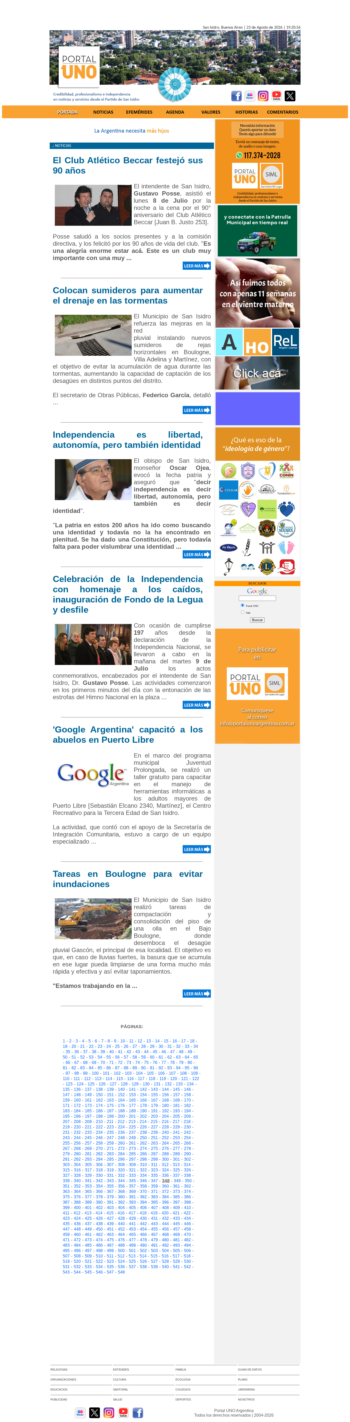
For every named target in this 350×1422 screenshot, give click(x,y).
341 (88, 1181)
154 (143, 1095)
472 (77, 1240)
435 (66, 1224)
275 (154, 1148)
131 (157, 1084)
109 (194, 1073)
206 (187, 1116)
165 (132, 1100)
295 (110, 1159)
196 (77, 1116)
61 (161, 1057)
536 (121, 1267)
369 (132, 1191)
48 (181, 1052)
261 (132, 1143)
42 (129, 1052)
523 (110, 1261)
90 (143, 1068)
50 (65, 1057)
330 (99, 1175)
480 (165, 1240)
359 (154, 1186)
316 (77, 1170)
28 (143, 1046)
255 (66, 1143)
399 (66, 1207)
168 (165, 1100)
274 (143, 1148)
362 (187, 1186)
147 (66, 1095)
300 (165, 1159)
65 (195, 1057)
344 (121, 1181)
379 (110, 1197)
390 (99, 1202)
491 (154, 1245)
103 (128, 1073)
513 (132, 1256)
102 (117, 1073)
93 (169, 1068)
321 (132, 1170)
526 (143, 1261)
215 (154, 1121)
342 (99, 1181)
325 (176, 1170)
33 (187, 1046)
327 (66, 1175)
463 (110, 1234)
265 (176, 1143)
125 (91, 1084)
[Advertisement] (175, 13)
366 (99, 1191)
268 (77, 1148)
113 (98, 1078)
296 (121, 1159)
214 (143, 1121)
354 (99, 1186)
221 (88, 1127)
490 (143, 1245)
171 (66, 1105)
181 (176, 1105)
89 (134, 1068)
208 (77, 1121)
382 (143, 1197)
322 (143, 1170)
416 (121, 1213)
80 (190, 1062)
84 (91, 1068)
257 (88, 1143)
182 (187, 1105)
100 (95, 1073)
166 (143, 1100)
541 (176, 1267)
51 (73, 1057)
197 (88, 1116)
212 (121, 1121)
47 (172, 1052)
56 (117, 1057)
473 (88, 1240)
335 (154, 1175)
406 (143, 1207)
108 (183, 1073)
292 (77, 1159)
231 (66, 1132)
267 (66, 1148)
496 (77, 1250)
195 (66, 1116)
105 (150, 1073)
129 (135, 1084)
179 (154, 1105)
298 (143, 1159)
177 (132, 1105)
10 (122, 1041)
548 (121, 1272)
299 (154, 1159)
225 (132, 1127)
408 (165, 1207)
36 (76, 1052)
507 (66, 1256)
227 (154, 1127)
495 (66, 1250)
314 (187, 1164)
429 (132, 1218)
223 (110, 1127)
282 (99, 1154)
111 (77, 1078)
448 (77, 1229)
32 (178, 1046)
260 (121, 1143)
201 (132, 1116)
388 (77, 1202)
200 (121, 1116)
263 (154, 1143)
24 (108, 1046)
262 (143, 1143)
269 (88, 1148)
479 (154, 1240)
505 (176, 1250)
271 (110, 1148)
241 (176, 1132)
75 (146, 1062)
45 (155, 1052)
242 (187, 1132)
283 (110, 1154)
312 (165, 1164)
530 (187, 1261)
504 (165, 1250)
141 (132, 1089)
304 (77, 1164)
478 (143, 1240)
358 (143, 1186)
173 (88, 1105)
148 (77, 1095)
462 (99, 1234)
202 (143, 1116)
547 (110, 1272)
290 (187, 1154)
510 (99, 1256)
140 (121, 1089)
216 (165, 1121)
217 (176, 1121)
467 (154, 1234)
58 (134, 1057)
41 (120, 1052)
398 (187, 1202)
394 (143, 1202)
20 (73, 1046)
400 (77, 1207)
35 (68, 1052)
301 (176, 1159)
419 (154, 1213)
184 (77, 1111)
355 (110, 1186)
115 (119, 1078)
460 (77, 1234)
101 (106, 1073)
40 (111, 1052)
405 (132, 1207)
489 (132, 1245)
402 (99, 1207)
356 (121, 1186)
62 (169, 1057)
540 (165, 1267)
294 (99, 1159)
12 (140, 1041)
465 (132, 1234)
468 (165, 1234)
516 (165, 1256)
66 (68, 1062)
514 (143, 1256)
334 (143, 1175)
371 (154, 1191)
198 (99, 1116)
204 (165, 1116)
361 (176, 1186)
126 (102, 1084)
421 (176, 1213)
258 (99, 1143)
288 (165, 1154)
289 (176, 1154)
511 (110, 1256)
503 (154, 1250)
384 (165, 1197)
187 (110, 1111)
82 (73, 1068)
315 (66, 1170)
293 (88, 1159)
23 (100, 1046)
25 (117, 1046)
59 (143, 1057)
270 (99, 1148)
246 (99, 1138)
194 (187, 1111)
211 (110, 1121)
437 (88, 1224)
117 (141, 1078)
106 (161, 1073)
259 (110, 1143)
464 (121, 1234)
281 (88, 1154)
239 (154, 1132)
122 (195, 1078)
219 (66, 1127)
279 (66, 1154)
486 (99, 1245)
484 (77, 1245)
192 (165, 1111)
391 (110, 1202)
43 (137, 1052)
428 (121, 1218)
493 (176, 1245)
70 (102, 1062)
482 (187, 1240)
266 (187, 1143)
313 (176, 1164)
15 (166, 1041)
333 (132, 1175)
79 (181, 1062)
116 (130, 1078)
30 (161, 1046)
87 (117, 1068)
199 (110, 1116)
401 (88, 1207)
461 (88, 1234)
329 (88, 1175)
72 (120, 1062)
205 (176, 1116)
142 (143, 1089)
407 (154, 1207)
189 (132, 1111)
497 (88, 1250)
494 (187, 1245)
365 (88, 1191)
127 (113, 1084)
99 (85, 1073)
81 (65, 1068)
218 (187, 1121)
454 (143, 1229)
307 (110, 1164)
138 (99, 1089)
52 (82, 1057)
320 (121, 1170)
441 (132, 1224)
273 (132, 1148)
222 (99, 1127)
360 (165, 1186)
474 (99, 1240)
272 (121, 1148)
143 (154, 1089)
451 (110, 1229)
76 (155, 1062)
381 (132, 1197)
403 (110, 1207)
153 (132, 1095)
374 (187, 1191)
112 (87, 1078)
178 (143, 1105)
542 (187, 1267)
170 (187, 1100)
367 (110, 1191)
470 (187, 1234)
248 (121, 1138)
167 (154, 1100)
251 (154, 1138)
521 (88, 1261)
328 (77, 1175)
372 (165, 1191)
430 (143, 1218)
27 (134, 1046)
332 (121, 1175)
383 (154, 1197)
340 (77, 1181)
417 (132, 1213)
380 (121, 1197)
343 (110, 1181)
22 (91, 1046)
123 (69, 1084)
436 (77, 1224)
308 (121, 1164)
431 (154, 1218)
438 (99, 1224)
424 (77, 1218)
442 (143, 1224)
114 (109, 1078)
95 (187, 1068)
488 (121, 1245)
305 (88, 1164)
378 (99, 1197)
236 (121, 1132)
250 (143, 1138)
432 (165, 1218)
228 (165, 1127)
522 (99, 1261)
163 (110, 1100)
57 (126, 1057)
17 (183, 1041)
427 (110, 1218)
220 (77, 1127)
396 (165, 1202)
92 (161, 1068)
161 (88, 1100)
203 (154, 1116)
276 (165, 1148)
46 (163, 1052)
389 (88, 1202)
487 (110, 1245)
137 (88, 1089)
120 (173, 1078)
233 (88, 1132)
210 (99, 1121)
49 (190, 1052)
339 (66, 1181)
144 (165, 1089)
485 (88, 1245)
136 (77, 1089)
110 (66, 1078)
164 (121, 1100)
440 (121, 1224)
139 (110, 1089)
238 (143, 1132)
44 (146, 1052)
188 (121, 1111)
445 (176, 1224)
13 (148, 1041)
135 (66, 1089)
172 (77, 1105)
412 (77, 1213)
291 (66, 1159)
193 (176, 1111)
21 (82, 1046)
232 (77, 1132)
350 (188, 1181)
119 (162, 1078)
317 (88, 1170)
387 (66, 1202)
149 (88, 1095)
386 (187, 1197)
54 (100, 1057)
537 (132, 1267)
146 (187, 1089)
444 (165, 1224)
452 (121, 1229)
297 (132, 1159)
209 (88, 1121)
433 (176, 1218)
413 (88, 1213)
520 (77, 1261)
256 (77, 1143)
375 (66, 1197)
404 (121, 1207)
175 (110, 1105)
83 (82, 1068)
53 (91, 1057)
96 (195, 1068)
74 (137, 1062)
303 (66, 1164)
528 (165, 1261)
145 (176, 1089)
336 (165, 1175)
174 (99, 1105)
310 (143, 1164)
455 (154, 1229)
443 (154, 1224)
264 (165, 1143)
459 (66, 1234)
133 (179, 1084)
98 (76, 1073)
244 (77, 1138)
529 (176, 1261)
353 (88, 1186)
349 (177, 1181)
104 (139, 1073)
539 (154, 1267)
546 (99, 1272)
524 (121, 1261)
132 (168, 1084)
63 (178, 1057)
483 (66, 1245)
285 (132, 1154)
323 (154, 1170)
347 (154, 1181)
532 (77, 1267)
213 (132, 1121)
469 (176, 1234)
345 (132, 1181)
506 (187, 1250)
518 (187, 1256)
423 (66, 1218)
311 (154, 1164)
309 (132, 1164)
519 (66, 1261)
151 (110, 1095)
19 (65, 1046)
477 (132, 1240)
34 (195, 1046)
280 (77, 1154)
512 (121, 1256)
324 (165, 1170)
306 (99, 1164)
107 (172, 1073)
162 (99, 1100)
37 (85, 1052)
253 (176, 1138)
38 (94, 1052)
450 (99, 1229)
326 (187, 1170)
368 (121, 1191)
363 (66, 1191)
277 (176, 1148)
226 (143, 1127)
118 (152, 1078)
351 (66, 1186)
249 (132, 1138)
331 (110, 1175)
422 (187, 1213)
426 (99, 1218)
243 (66, 1138)
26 (126, 1046)
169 (176, 1100)
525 (132, 1261)
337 (176, 1175)
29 (152, 1046)
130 (146, 1084)
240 (165, 1132)
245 (88, 1138)
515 (154, 1256)
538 (143, 1267)
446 (187, 1224)
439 (110, 1224)
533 (88, 1267)
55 (108, 1057)
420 (165, 1213)
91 (152, 1068)
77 (163, 1062)
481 (176, 1240)
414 (99, 1213)
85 (100, 1068)
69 (94, 1062)
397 (176, 1202)
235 (110, 1132)
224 (121, 1127)
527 (154, 1261)
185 (88, 1111)
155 (154, 1095)
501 (132, 1250)
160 (77, 1100)
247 (110, 1138)
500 (121, 1250)
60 (152, 1057)
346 (143, 1181)
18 (192, 1041)
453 (132, 1229)
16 (174, 1041)
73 (129, 1062)
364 (77, 1191)
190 (143, 1111)
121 (184, 1078)
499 (110, 1250)
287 (154, 1154)
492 (165, 1245)
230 (187, 1127)
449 (88, 1229)
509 (88, 1256)
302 (187, 1159)
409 (176, 1207)
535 (110, 1267)
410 (187, 1207)
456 (165, 1229)
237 (132, 1132)
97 (68, 1073)
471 (66, 1240)
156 (165, 1095)
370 (143, 1191)
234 (99, 1132)
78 (172, 1062)
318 (99, 1170)
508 (77, 1256)
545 (88, 1272)
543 (66, 1272)
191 (154, 1111)
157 (176, 1095)
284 (121, 1154)
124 (80, 1084)
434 (187, 1218)
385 (176, 1197)
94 (178, 1068)
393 (132, 1202)
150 (99, 1095)
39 (102, 1052)
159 (66, 1100)
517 (176, 1256)
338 (187, 1175)
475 (110, 1240)
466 (143, 1234)
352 (77, 1186)
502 (143, 1250)
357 (132, 1186)
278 (187, 1148)
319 (110, 1170)
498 (99, 1250)
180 (165, 1105)
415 (110, 1213)
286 (143, 1154)
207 (66, 1121)
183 (66, 1111)
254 (187, 1138)
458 (187, 1229)
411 (66, 1213)
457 (176, 1229)
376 (77, 1197)
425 (88, 1218)
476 (121, 1240)
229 (176, 1127)
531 (66, 1267)
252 (165, 1138)
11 (131, 1041)
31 (169, 1046)
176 (121, 1105)
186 (99, 1111)
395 (154, 1202)
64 (187, 1057)
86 (108, 1068)
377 (88, 1197)
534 (99, 1267)
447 (66, 1229)
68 (85, 1062)
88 (126, 1068)
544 (77, 1272)
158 (187, 1095)
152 (121, 1095)
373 (176, 1191)
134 (190, 1084)
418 (143, 1213)
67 (76, 1062)
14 (157, 1041)
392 (121, 1202)
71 (111, 1062)
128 (124, 1084)
